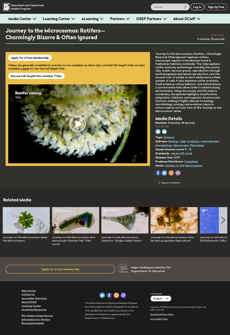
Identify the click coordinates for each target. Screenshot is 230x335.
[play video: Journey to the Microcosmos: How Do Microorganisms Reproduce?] (174, 232)
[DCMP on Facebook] (109, 295)
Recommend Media (33, 323)
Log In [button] (197, 7)
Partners (117, 18)
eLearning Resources (34, 309)
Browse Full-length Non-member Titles (36, 76)
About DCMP (184, 18)
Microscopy (181, 145)
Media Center (19, 18)
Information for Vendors (36, 319)
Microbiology (163, 145)
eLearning (90, 18)
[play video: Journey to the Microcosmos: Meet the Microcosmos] (26, 232)
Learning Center (56, 18)
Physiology (197, 145)
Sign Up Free (216, 7)
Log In (25, 68)
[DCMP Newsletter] (123, 295)
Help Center (29, 290)
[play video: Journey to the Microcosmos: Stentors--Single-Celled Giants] (125, 232)
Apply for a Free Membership (30, 57)
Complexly (191, 161)
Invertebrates (210, 141)
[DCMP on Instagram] (116, 295)
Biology (173, 141)
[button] (158, 173)
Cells (183, 141)
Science (169, 137)
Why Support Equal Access (37, 315)
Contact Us (28, 294)
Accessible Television (34, 298)
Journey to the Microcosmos (183, 165)
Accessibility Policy (159, 319)
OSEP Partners (148, 18)
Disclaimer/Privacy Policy (161, 314)
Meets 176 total (181, 153)
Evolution (193, 141)
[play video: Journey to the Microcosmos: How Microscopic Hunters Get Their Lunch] (75, 232)
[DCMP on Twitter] (102, 295)
